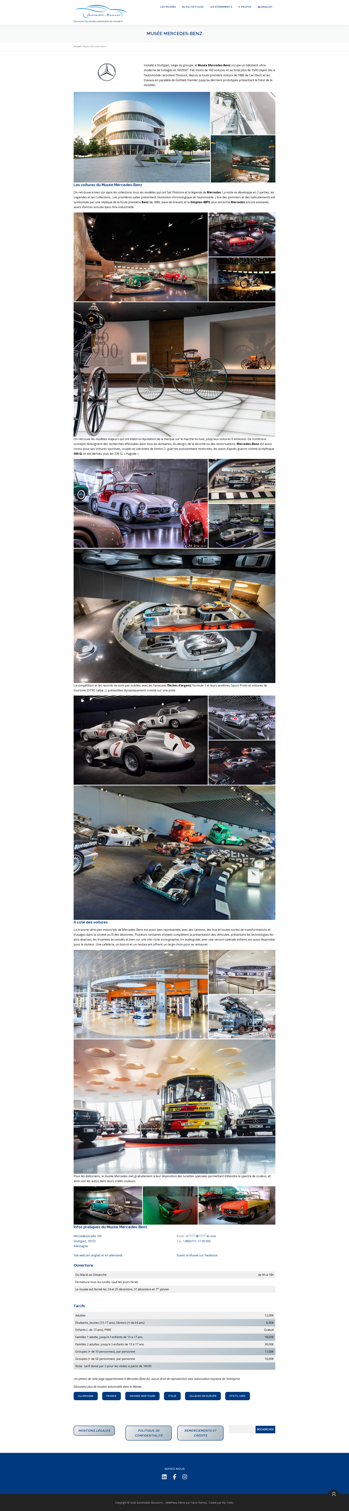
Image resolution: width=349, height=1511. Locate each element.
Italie (172, 1396)
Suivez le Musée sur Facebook (197, 1255)
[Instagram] (184, 1477)
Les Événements (221, 6)
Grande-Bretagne (142, 1396)
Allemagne (85, 1396)
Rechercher (265, 1429)
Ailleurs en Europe (202, 1396)
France (112, 1396)
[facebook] (174, 1477)
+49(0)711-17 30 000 (196, 1241)
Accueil (77, 46)
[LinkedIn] (164, 1477)
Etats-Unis (238, 1396)
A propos (245, 6)
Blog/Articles (193, 6)
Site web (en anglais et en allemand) (98, 1255)
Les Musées (168, 6)
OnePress (171, 1502)
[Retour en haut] (333, 1494)
